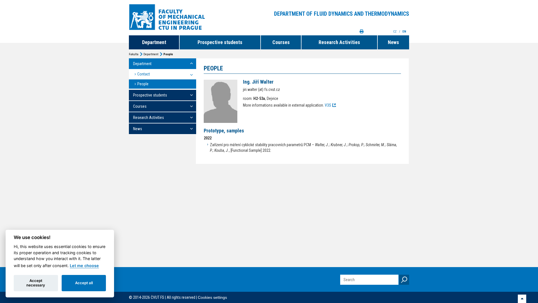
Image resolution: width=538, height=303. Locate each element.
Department (154, 42)
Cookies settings (212, 297)
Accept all (84, 283)
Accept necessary (35, 282)
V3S (328, 105)
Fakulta (133, 54)
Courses (281, 42)
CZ (395, 31)
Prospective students (220, 42)
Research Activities (339, 42)
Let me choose (84, 265)
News (393, 42)
